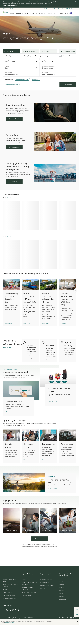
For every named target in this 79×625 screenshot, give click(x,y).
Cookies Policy (9, 622)
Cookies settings (26, 595)
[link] (53, 112)
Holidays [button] (18, 13)
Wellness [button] (31, 13)
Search (48, 8)
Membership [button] (51, 13)
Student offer (36, 79)
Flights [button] (12, 13)
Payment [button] (43, 13)
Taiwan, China (66, 618)
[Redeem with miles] (60, 56)
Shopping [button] (25, 13)
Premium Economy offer (21, 79)
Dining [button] (38, 13)
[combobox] (21, 67)
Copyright (5, 617)
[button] (39, 61)
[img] (75, 1)
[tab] (9, 56)
